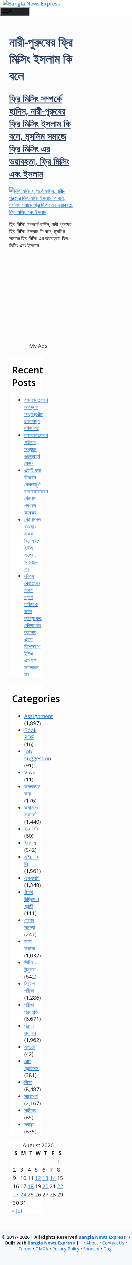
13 (45, 1177)
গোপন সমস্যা (29, 924)
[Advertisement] (38, 306)
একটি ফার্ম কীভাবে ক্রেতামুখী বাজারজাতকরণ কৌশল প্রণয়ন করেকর (36, 491)
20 (45, 1186)
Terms (24, 1249)
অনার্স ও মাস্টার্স (31, 811)
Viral (30, 772)
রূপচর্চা (29, 1046)
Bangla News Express (102, 1237)
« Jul (17, 1210)
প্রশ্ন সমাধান (30, 1029)
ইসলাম (30, 842)
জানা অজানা (29, 945)
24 (23, 1194)
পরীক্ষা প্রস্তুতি (31, 1008)
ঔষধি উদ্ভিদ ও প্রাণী (31, 899)
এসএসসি (32, 877)
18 (31, 1186)
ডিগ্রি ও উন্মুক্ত (30, 966)
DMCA (41, 1249)
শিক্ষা (28, 1082)
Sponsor (91, 1249)
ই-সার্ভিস (31, 828)
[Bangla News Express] (31, 3)
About (92, 1243)
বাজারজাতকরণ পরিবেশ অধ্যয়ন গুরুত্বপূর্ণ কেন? (36, 449)
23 (16, 1194)
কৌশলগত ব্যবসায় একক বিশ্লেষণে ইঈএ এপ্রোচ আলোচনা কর (32, 544)
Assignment (38, 716)
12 (38, 1177)
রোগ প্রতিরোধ (31, 1064)
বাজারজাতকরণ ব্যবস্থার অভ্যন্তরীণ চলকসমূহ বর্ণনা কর (36, 414)
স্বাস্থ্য (29, 1124)
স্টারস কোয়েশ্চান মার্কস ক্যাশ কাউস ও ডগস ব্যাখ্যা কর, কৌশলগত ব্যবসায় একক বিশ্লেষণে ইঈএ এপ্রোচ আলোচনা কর (33, 625)
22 (60, 1186)
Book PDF (30, 734)
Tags (109, 1249)
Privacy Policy (65, 1249)
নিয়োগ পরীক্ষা (29, 987)
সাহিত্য (30, 1110)
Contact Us (113, 1243)
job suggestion (37, 755)
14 (53, 1177)
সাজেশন (31, 1096)
